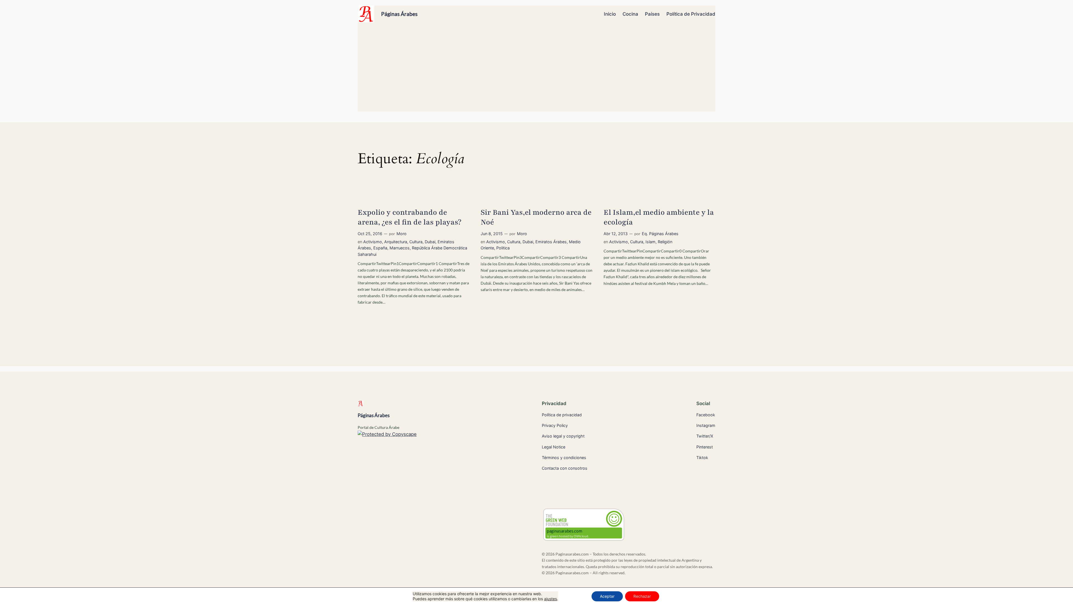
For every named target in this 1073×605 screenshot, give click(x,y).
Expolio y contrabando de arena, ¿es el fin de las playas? (409, 217)
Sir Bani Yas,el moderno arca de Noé (536, 217)
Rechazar (642, 596)
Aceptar (607, 596)
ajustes (550, 598)
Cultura (415, 241)
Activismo (372, 241)
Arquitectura (395, 241)
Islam (650, 241)
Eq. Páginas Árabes (660, 233)
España (380, 247)
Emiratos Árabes (551, 241)
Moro (402, 233)
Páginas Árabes (399, 14)
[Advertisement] (536, 69)
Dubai (430, 241)
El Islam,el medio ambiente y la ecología (659, 217)
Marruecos (400, 247)
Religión (665, 241)
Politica (503, 247)
